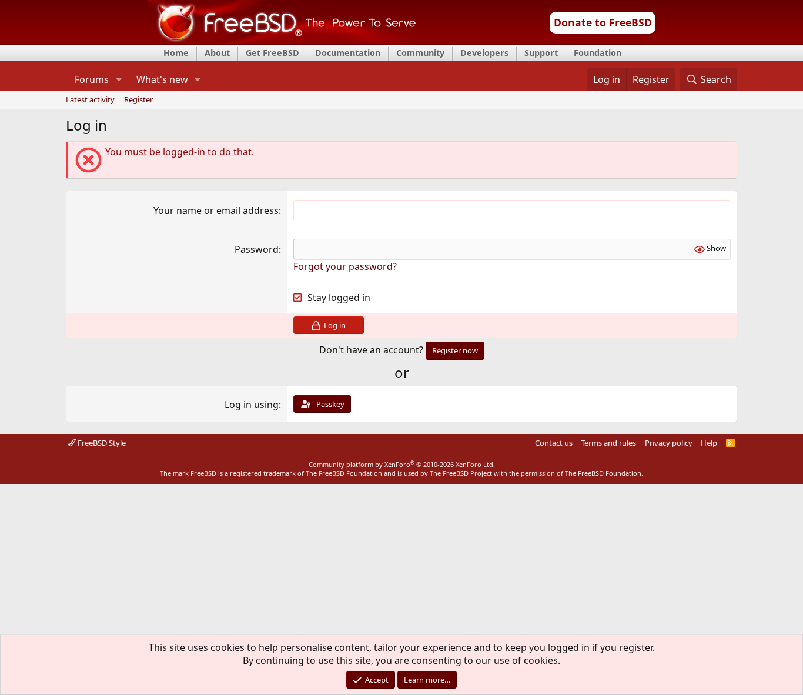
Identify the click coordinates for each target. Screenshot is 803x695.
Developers (484, 52)
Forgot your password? (345, 266)
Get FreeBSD (272, 52)
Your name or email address (216, 210)
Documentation (347, 52)
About (217, 52)
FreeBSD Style (101, 442)
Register (138, 100)
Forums (92, 79)
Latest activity (90, 100)
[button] (118, 79)
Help (709, 442)
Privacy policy (668, 442)
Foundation (597, 52)
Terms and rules (608, 442)
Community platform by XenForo (402, 464)
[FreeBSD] (282, 40)
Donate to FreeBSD (603, 22)
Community (420, 52)
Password (257, 249)
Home (176, 52)
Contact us (554, 442)
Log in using (252, 404)
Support (541, 52)
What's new (162, 79)
